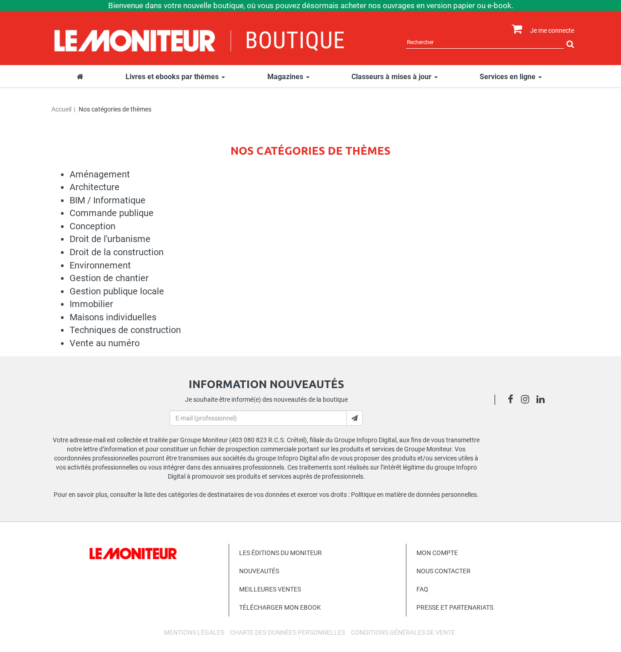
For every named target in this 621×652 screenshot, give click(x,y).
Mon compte (437, 552)
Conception (92, 226)
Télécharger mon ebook (280, 607)
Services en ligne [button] (508, 76)
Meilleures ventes (270, 589)
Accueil (61, 109)
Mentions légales (194, 632)
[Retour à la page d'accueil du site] (199, 40)
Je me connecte (552, 30)
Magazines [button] (286, 76)
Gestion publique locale (117, 291)
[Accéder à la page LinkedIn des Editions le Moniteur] (543, 400)
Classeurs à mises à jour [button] (392, 76)
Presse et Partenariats (454, 607)
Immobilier (91, 303)
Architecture (95, 187)
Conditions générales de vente (403, 632)
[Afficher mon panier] (515, 29)
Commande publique (112, 212)
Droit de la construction (117, 252)
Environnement (100, 265)
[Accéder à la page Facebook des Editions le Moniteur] (513, 400)
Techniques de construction (125, 329)
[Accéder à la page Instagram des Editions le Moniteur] (527, 400)
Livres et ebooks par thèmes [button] (172, 76)
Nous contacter (443, 571)
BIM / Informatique (107, 200)
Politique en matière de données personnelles (414, 494)
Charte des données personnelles (287, 632)
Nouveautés (259, 571)
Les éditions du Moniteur (280, 552)
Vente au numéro (105, 343)
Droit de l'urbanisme (110, 238)
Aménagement (100, 174)
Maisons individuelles (113, 317)
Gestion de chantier (109, 278)
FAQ (422, 589)
